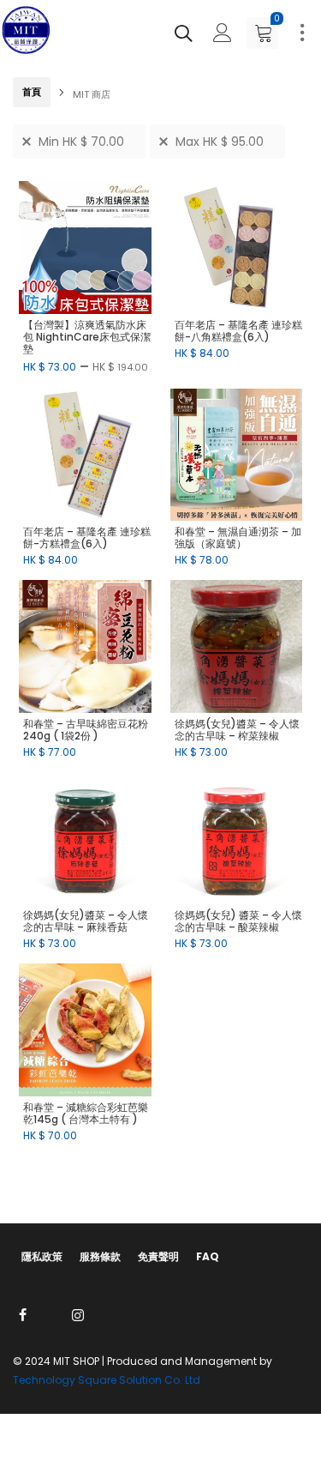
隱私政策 (41, 1256)
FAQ (207, 1256)
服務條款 (100, 1256)
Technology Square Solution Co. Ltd (106, 1380)
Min (81, 141)
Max (219, 141)
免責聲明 (158, 1256)
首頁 (31, 92)
